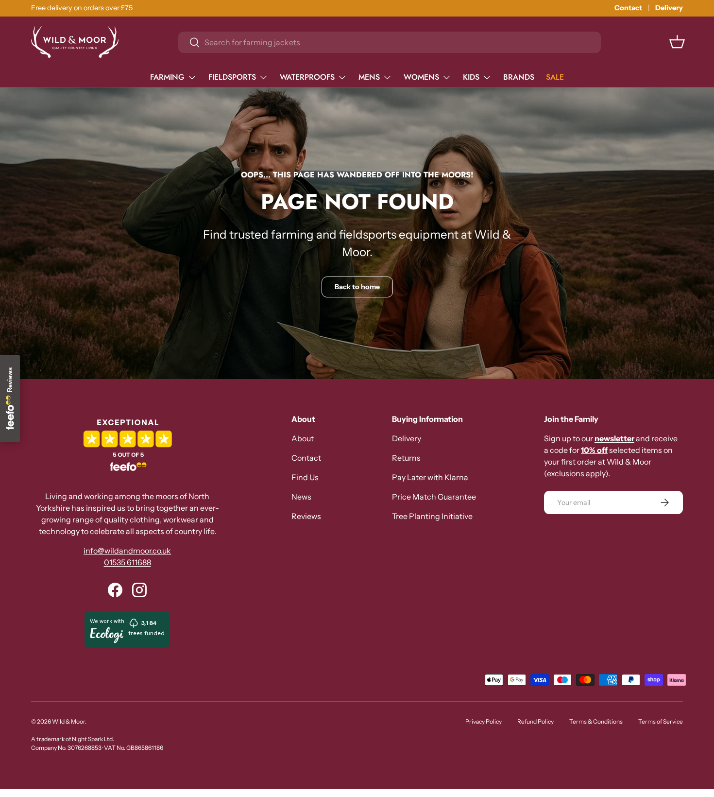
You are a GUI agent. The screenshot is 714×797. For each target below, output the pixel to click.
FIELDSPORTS (232, 77)
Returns (406, 458)
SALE (555, 77)
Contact (628, 7)
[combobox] (389, 42)
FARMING (167, 77)
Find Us (305, 477)
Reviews (306, 516)
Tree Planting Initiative (432, 516)
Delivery (669, 7)
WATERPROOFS (307, 77)
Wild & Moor (68, 721)
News (301, 497)
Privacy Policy (483, 721)
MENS (369, 77)
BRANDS (518, 77)
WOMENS (421, 77)
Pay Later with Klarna (430, 477)
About (302, 438)
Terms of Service (660, 721)
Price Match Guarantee (434, 497)
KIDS (471, 77)
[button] (677, 41)
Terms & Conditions (596, 721)
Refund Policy (535, 721)
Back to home (357, 286)
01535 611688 (127, 562)
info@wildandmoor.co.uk (127, 550)
